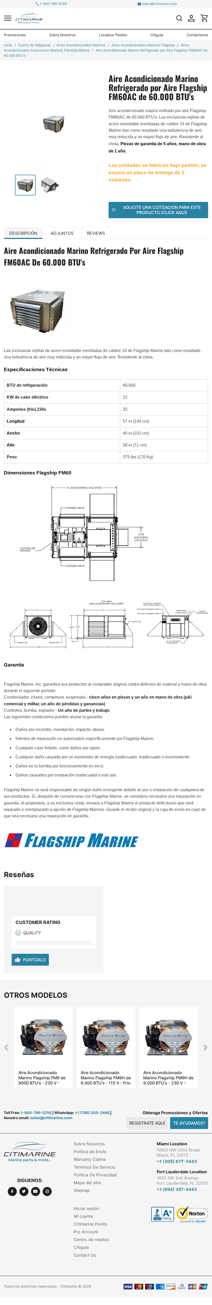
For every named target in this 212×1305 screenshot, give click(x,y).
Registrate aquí (147, 1123)
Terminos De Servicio (94, 1167)
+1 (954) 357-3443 (177, 1189)
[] (179, 18)
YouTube (35, 1191)
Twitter (23, 1191)
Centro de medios (91, 1239)
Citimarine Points (90, 1224)
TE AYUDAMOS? (189, 1123)
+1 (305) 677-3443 (177, 1161)
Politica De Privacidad (95, 1174)
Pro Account (86, 1231)
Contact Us (85, 1255)
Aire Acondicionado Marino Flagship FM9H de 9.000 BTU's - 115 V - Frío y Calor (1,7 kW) (106, 1078)
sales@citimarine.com (159, 4)
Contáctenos (197, 35)
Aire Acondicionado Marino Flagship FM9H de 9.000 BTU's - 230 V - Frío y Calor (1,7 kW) (168, 1078)
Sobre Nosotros (62, 35)
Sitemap (82, 1190)
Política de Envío (90, 1151)
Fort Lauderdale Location (182, 1171)
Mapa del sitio (87, 1182)
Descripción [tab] (23, 233)
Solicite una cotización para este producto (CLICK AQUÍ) (162, 210)
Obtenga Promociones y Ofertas (175, 1112)
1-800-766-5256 (53, 4)
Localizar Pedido (113, 35)
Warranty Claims (90, 1159)
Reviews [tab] (96, 233)
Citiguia (156, 35)
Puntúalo (30, 960)
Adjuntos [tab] (62, 233)
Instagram (47, 1191)
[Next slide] (203, 1047)
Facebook (12, 1191)
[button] (8, 18)
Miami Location (172, 1143)
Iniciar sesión (86, 1208)
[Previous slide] (8, 1047)
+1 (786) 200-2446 (92, 1112)
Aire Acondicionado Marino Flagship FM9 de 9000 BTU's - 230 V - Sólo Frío (41, 1078)
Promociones (15, 35)
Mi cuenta (83, 1216)
